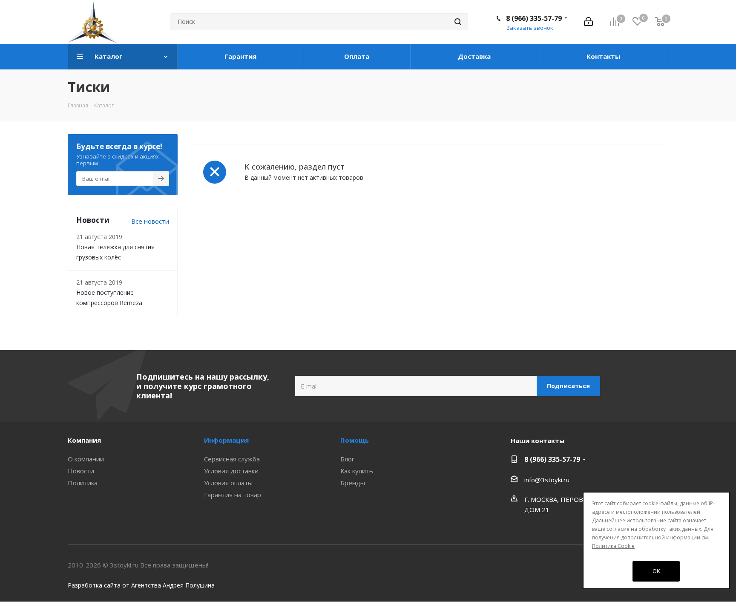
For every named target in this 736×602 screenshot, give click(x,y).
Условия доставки (231, 471)
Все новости (150, 221)
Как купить (356, 471)
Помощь (354, 440)
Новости (81, 471)
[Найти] (458, 21)
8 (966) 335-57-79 (534, 18)
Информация (226, 440)
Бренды (352, 482)
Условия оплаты (228, 482)
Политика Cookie (613, 546)
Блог (347, 459)
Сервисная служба (232, 459)
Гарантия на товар (232, 494)
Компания (84, 440)
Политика (83, 482)
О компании (86, 459)
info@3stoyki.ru (546, 479)
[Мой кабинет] (588, 22)
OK (656, 571)
